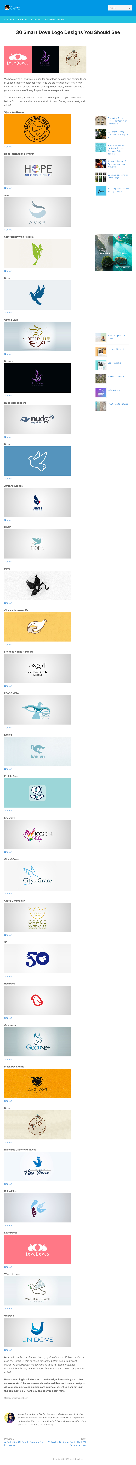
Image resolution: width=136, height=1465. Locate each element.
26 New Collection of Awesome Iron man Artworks (117, 164)
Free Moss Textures (116, 376)
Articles (8, 19)
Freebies (22, 19)
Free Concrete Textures (118, 404)
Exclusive (35, 19)
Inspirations (22, 1398)
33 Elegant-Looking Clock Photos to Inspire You (118, 135)
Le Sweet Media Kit (116, 349)
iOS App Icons (114, 390)
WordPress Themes (54, 19)
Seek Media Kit (114, 363)
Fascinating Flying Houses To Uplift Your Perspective (117, 121)
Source (8, 146)
